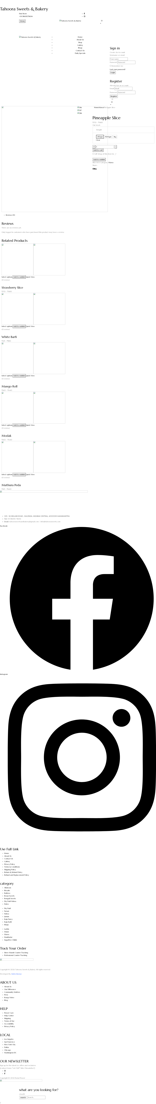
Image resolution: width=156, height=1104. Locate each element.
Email (112, 88)
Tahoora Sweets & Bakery (24, 9)
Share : (95, 165)
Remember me (117, 66)
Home (96, 107)
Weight (99, 130)
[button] (118, 21)
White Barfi (9, 337)
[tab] (80, 215)
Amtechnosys (16, 974)
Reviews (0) (10, 215)
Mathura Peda (11, 485)
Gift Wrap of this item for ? (105, 154)
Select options (7, 277)
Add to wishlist (99, 159)
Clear (98, 140)
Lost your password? (117, 69)
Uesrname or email (117, 55)
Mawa (101, 107)
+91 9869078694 (26, 16)
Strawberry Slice (12, 287)
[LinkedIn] (96, 169)
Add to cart (98, 150)
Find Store (23, 13)
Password (113, 62)
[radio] (100, 136)
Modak (6, 436)
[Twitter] (94, 169)
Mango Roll (9, 386)
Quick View (30, 277)
